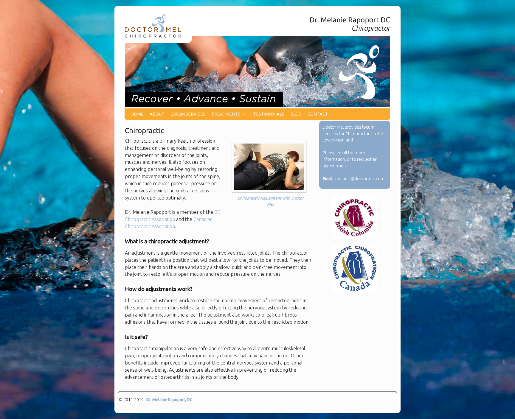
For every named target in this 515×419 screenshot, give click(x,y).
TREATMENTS (224, 116)
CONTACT (318, 114)
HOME (137, 114)
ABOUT (157, 114)
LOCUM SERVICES (187, 114)
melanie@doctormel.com (359, 178)
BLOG (296, 114)
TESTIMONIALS (268, 114)
